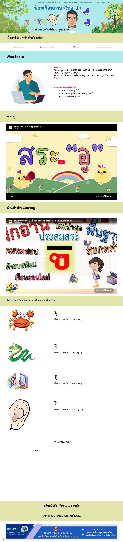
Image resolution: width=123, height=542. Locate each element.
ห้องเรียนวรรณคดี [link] (86, 3)
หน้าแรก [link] (41, 3)
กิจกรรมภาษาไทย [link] (52, 3)
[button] (120, 2)
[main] (61, 37)
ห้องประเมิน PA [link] (102, 3)
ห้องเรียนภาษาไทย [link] (69, 3)
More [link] (113, 3)
